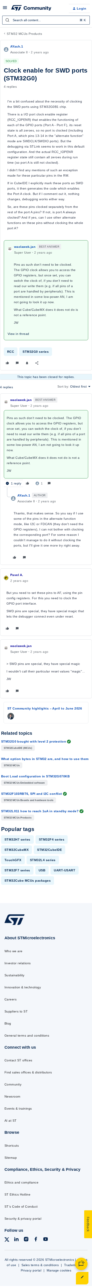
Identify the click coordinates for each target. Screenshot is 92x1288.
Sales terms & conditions (40, 1265)
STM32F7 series (17, 870)
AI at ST (10, 1120)
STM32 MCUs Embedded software (24, 782)
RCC (10, 351)
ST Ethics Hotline (17, 1194)
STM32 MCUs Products (24, 33)
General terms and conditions (26, 1035)
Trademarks (73, 1265)
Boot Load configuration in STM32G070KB (35, 776)
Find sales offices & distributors (28, 1072)
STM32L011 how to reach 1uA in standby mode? (40, 811)
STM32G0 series (36, 351)
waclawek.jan (25, 246)
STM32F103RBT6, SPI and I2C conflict (31, 793)
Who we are (13, 951)
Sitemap (10, 1157)
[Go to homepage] (14, 924)
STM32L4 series (43, 860)
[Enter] (7, 20)
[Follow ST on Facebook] (35, 1239)
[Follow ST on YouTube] (45, 1239)
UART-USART (64, 870)
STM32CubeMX (16, 850)
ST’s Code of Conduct (21, 1206)
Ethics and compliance (21, 1182)
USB (42, 870)
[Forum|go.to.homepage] (31, 8)
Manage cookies (59, 1270)
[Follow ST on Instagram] (26, 1239)
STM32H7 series (17, 839)
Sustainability (14, 975)
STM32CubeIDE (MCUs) (18, 748)
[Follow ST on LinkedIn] (16, 1239)
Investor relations (17, 963)
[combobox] (46, 20)
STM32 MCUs (12, 765)
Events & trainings (18, 1108)
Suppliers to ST (16, 1011)
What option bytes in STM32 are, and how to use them (44, 759)
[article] (46, 442)
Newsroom (12, 1096)
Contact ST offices (18, 1060)
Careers (10, 999)
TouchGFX (12, 860)
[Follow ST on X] (6, 1240)
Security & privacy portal (22, 1218)
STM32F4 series (52, 839)
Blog (7, 1023)
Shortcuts (11, 1145)
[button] (5, 9)
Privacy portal (31, 1270)
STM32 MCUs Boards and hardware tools (28, 800)
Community (12, 1084)
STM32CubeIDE (49, 850)
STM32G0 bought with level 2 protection (33, 741)
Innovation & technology (22, 987)
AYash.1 (16, 46)
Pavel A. (16, 575)
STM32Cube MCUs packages (27, 880)
